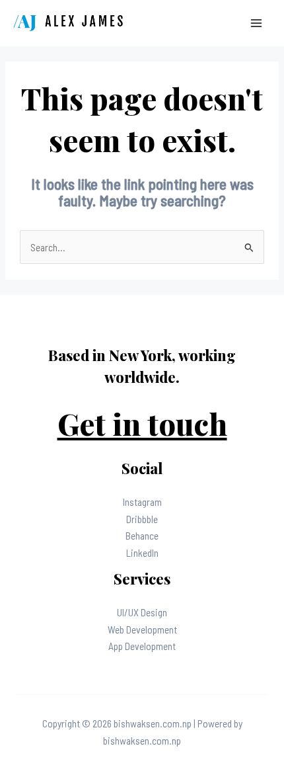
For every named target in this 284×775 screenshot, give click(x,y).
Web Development (142, 629)
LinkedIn (142, 552)
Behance (142, 535)
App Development (142, 645)
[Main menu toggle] (256, 23)
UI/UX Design (142, 612)
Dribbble (142, 518)
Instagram (142, 501)
